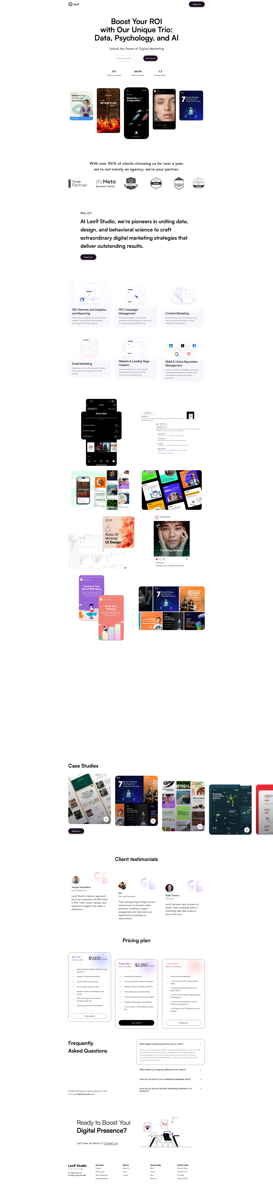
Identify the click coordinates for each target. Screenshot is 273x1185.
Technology (100, 1172)
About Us (126, 1168)
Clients (152, 1172)
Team (125, 1172)
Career (125, 1175)
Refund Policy (182, 1178)
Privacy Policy (182, 1168)
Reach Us (153, 1178)
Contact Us (111, 1143)
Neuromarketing (101, 1175)
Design (98, 1168)
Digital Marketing (102, 1178)
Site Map (180, 1175)
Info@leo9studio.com (84, 1094)
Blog (152, 1175)
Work (152, 1168)
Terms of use (182, 1172)
